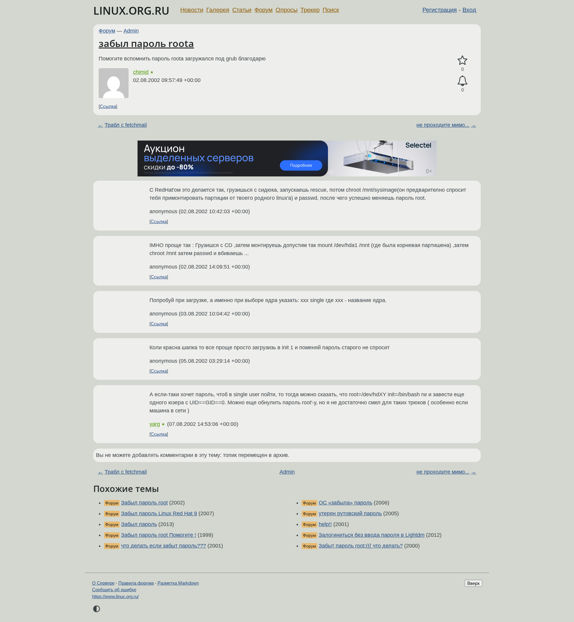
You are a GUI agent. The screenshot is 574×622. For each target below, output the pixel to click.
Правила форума (136, 583)
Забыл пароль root (144, 503)
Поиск (331, 10)
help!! (325, 524)
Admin (131, 31)
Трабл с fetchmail (126, 125)
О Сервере (103, 583)
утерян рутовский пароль (350, 513)
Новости (191, 10)
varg (154, 424)
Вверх (473, 583)
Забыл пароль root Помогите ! (158, 535)
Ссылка (108, 106)
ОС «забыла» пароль (345, 503)
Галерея (217, 10)
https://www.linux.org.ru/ (115, 596)
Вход (469, 10)
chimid (141, 72)
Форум (263, 10)
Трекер (310, 10)
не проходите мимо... (442, 125)
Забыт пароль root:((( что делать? (361, 546)
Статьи (241, 10)
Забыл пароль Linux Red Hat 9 (159, 513)
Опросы (286, 10)
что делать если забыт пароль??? (163, 546)
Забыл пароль (139, 524)
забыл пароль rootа (146, 43)
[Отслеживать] (462, 81)
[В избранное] (462, 60)
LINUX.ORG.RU (131, 10)
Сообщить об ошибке (114, 589)
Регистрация (439, 10)
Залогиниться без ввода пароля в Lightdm (372, 535)
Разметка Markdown (178, 583)
